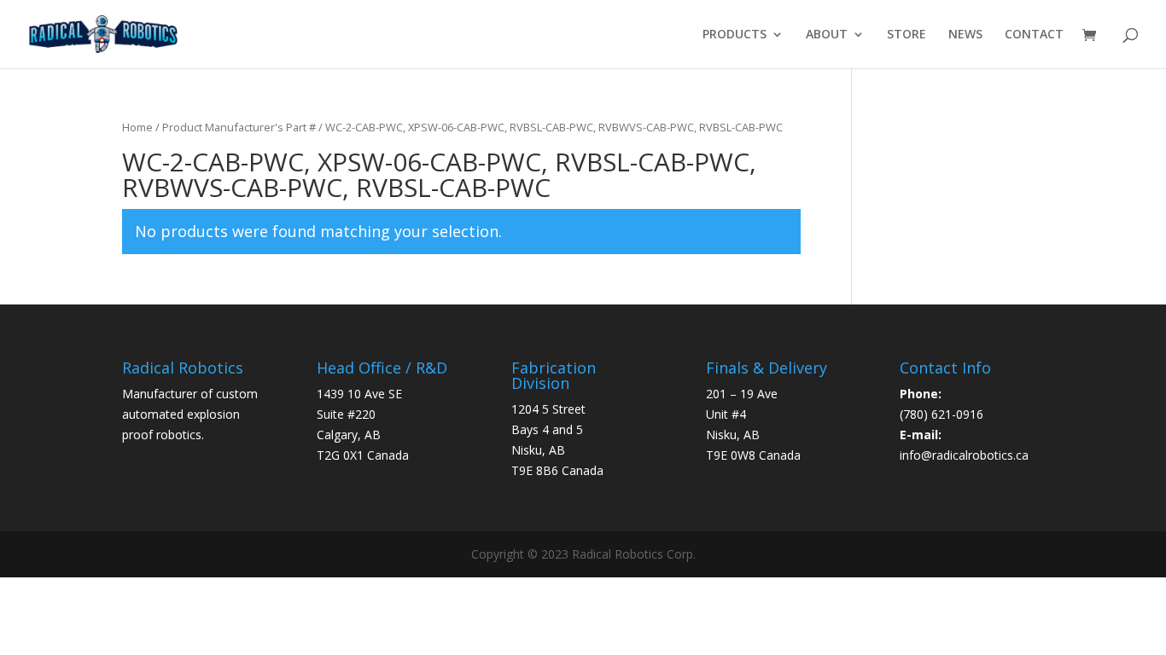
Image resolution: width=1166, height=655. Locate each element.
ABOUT (827, 35)
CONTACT (1034, 35)
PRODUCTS (735, 35)
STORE (906, 35)
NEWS (965, 35)
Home (137, 127)
